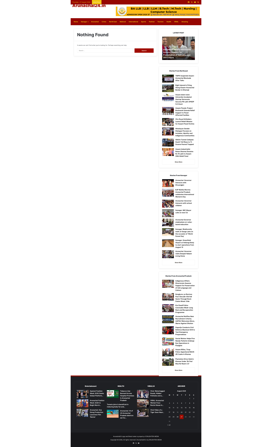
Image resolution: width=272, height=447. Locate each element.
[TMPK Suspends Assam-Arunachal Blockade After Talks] (168, 79)
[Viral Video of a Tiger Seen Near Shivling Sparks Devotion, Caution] (143, 413)
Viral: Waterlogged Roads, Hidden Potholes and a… (157, 393)
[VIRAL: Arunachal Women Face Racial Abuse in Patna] (143, 403)
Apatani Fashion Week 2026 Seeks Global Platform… (97, 393)
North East (113, 22)
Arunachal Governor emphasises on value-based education (183, 222)
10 (169, 408)
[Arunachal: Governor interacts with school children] (168, 204)
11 (173, 408)
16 (193, 408)
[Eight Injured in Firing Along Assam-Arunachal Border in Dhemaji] (168, 88)
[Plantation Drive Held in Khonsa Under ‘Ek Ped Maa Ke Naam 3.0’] (168, 362)
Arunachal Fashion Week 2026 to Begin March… (97, 402)
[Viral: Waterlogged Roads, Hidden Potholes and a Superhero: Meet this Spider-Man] (143, 394)
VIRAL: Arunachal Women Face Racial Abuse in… (157, 402)
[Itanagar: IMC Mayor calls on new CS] (168, 213)
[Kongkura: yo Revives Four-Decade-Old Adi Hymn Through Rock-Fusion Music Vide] (168, 297)
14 (185, 408)
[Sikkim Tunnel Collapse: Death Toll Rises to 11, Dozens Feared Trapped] (168, 143)
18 (173, 412)
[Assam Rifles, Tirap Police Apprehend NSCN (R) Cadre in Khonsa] (168, 352)
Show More (178, 162)
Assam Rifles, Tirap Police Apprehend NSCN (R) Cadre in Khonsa (184, 352)
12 (177, 408)
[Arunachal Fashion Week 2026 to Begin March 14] (82, 403)
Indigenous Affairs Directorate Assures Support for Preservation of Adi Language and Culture (185, 285)
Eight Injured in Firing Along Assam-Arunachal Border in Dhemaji (184, 87)
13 (181, 408)
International (133, 22)
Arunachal (95, 22)
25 (173, 417)
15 (189, 408)
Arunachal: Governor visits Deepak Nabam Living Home (183, 253)
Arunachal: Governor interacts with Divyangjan (183, 182)
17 (169, 412)
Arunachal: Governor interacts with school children (183, 203)
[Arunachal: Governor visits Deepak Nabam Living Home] (168, 254)
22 (190, 412)
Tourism (160, 22)
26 (177, 417)
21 (185, 412)
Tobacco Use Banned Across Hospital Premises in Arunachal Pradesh (127, 395)
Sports (143, 22)
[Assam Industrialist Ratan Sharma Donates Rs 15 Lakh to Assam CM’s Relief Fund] (168, 152)
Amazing (184, 22)
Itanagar (84, 22)
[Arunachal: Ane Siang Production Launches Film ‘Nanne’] (82, 413)
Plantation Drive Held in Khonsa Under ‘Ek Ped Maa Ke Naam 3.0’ (184, 361)
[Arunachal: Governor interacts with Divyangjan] (168, 183)
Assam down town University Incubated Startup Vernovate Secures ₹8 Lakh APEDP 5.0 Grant (184, 99)
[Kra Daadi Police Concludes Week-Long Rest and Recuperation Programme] (168, 308)
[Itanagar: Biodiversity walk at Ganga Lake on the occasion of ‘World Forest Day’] (168, 232)
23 (194, 412)
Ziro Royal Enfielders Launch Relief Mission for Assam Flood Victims (184, 121)
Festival (151, 22)
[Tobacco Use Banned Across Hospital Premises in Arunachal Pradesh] (113, 394)
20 (181, 412)
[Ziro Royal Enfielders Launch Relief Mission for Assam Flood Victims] (168, 122)
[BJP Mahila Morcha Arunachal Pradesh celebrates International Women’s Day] (168, 193)
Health (168, 22)
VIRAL (176, 22)
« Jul (168, 425)
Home (76, 22)
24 (169, 417)
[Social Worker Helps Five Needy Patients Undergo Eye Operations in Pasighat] (168, 341)
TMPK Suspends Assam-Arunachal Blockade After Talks (184, 78)
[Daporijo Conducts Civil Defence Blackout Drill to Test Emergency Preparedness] (168, 330)
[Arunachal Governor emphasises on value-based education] (168, 223)
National (123, 22)
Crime (104, 22)
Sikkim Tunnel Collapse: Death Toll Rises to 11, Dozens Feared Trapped (184, 142)
